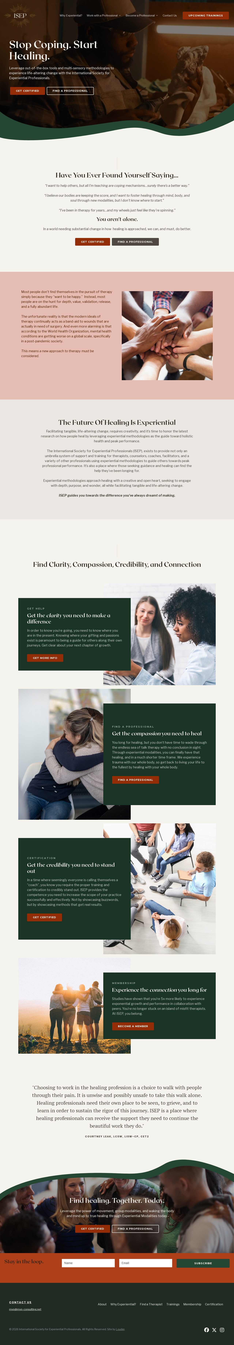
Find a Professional (135, 780)
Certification (214, 1304)
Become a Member (133, 1026)
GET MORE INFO (45, 658)
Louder (120, 1329)
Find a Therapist (151, 1304)
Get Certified (44, 917)
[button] (207, 1330)
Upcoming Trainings (205, 15)
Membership (192, 1304)
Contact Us (170, 15)
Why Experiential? (71, 15)
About (102, 1304)
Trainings (173, 1304)
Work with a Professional (102, 15)
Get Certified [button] (27, 90)
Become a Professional (140, 15)
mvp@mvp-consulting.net (25, 1309)
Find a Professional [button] (70, 90)
